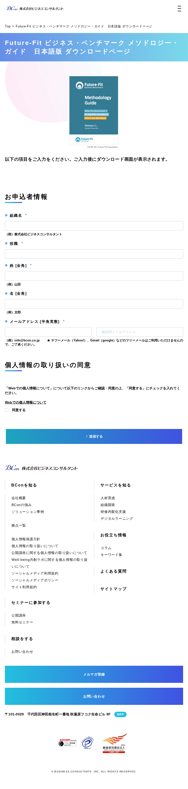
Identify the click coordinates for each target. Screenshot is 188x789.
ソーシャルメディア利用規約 (35, 573)
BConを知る (24, 485)
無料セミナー (22, 622)
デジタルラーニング (117, 518)
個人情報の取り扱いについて (35, 546)
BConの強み (22, 505)
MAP (120, 714)
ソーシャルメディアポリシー (35, 580)
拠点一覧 (19, 525)
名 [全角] (18, 293)
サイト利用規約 (24, 587)
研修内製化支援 (113, 512)
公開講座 (19, 615)
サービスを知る (115, 485)
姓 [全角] (21, 265)
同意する (19, 410)
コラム (106, 548)
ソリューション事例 (28, 512)
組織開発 (108, 505)
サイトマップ (113, 589)
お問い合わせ (22, 652)
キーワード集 (111, 555)
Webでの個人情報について (26, 402)
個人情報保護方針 (26, 539)
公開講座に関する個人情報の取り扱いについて (49, 553)
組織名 (18, 215)
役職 (16, 243)
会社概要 (19, 498)
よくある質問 (113, 571)
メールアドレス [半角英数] (37, 321)
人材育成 (108, 498)
